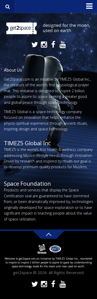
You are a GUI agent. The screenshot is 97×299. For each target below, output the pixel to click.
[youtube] (62, 44)
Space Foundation (27, 183)
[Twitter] (34, 44)
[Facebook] (53, 44)
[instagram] (44, 44)
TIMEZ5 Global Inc (27, 143)
